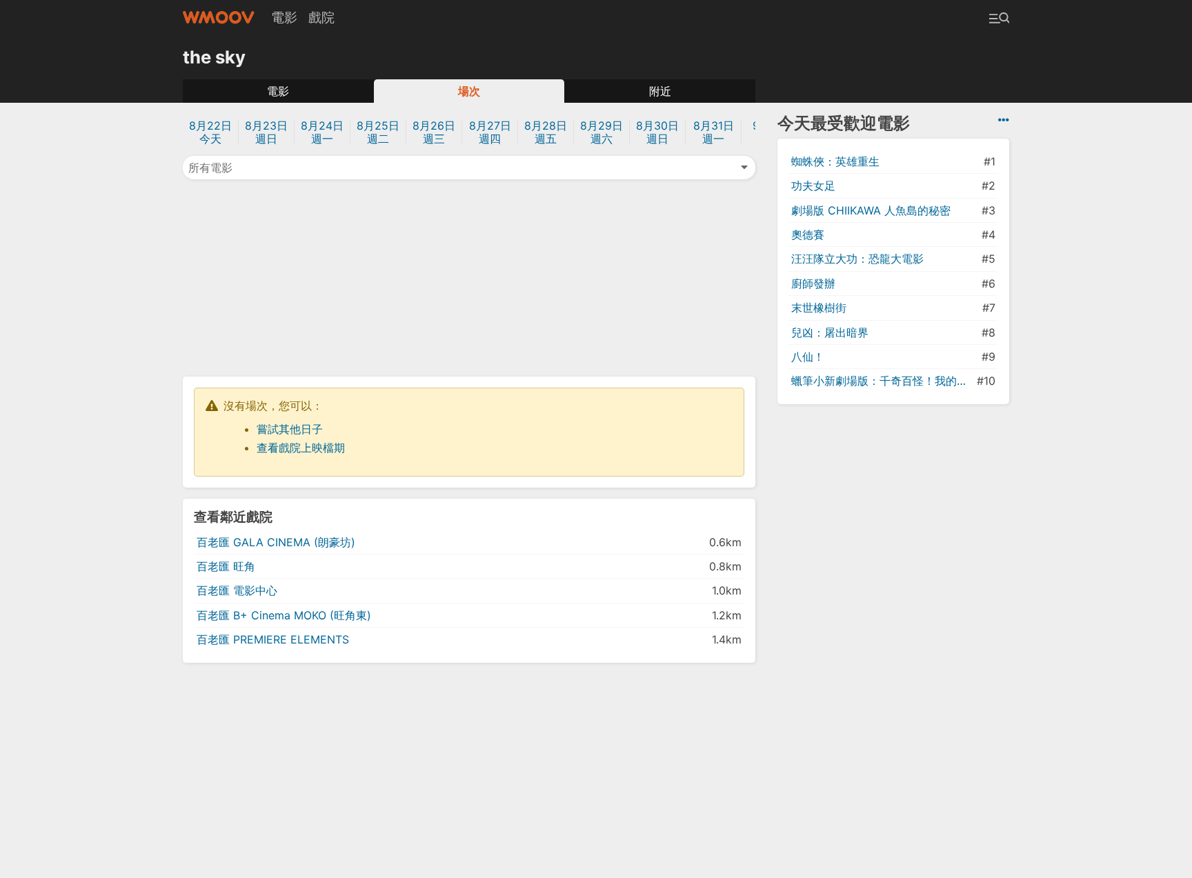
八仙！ (807, 356)
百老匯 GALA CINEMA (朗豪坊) (276, 542)
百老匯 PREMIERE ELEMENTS (273, 639)
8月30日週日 (657, 132)
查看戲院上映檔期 (301, 448)
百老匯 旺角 (226, 566)
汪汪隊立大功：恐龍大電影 (857, 259)
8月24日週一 (322, 132)
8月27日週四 (490, 132)
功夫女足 (813, 185)
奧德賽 (807, 234)
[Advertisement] (469, 276)
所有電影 (210, 167)
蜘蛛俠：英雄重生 (835, 161)
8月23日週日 (266, 132)
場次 (469, 91)
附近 (660, 91)
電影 (284, 17)
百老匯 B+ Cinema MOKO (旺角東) (284, 615)
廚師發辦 (813, 283)
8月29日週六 (601, 132)
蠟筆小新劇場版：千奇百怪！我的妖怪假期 (882, 381)
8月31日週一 (713, 132)
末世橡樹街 (818, 308)
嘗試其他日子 (290, 429)
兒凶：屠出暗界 (829, 332)
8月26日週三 (434, 132)
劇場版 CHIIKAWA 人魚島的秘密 (871, 210)
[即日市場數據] (1003, 120)
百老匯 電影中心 (237, 590)
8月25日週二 (378, 132)
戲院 (321, 17)
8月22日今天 (210, 132)
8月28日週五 (545, 132)
